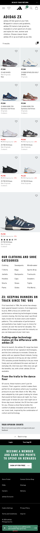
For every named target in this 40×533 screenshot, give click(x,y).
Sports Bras (32, 270)
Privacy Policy (25, 508)
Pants (4, 288)
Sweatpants (19, 265)
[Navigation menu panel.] (3, 8)
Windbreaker (32, 265)
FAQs (4, 485)
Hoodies (5, 279)
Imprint (22, 514)
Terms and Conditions (9, 514)
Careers (4, 491)
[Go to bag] (36, 8)
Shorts (4, 283)
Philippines (23, 530)
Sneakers (30, 279)
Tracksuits (31, 274)
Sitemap (23, 485)
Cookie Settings (7, 508)
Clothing (5, 265)
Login (11, 442)
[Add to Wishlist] (16, 51)
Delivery (23, 491)
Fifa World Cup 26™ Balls (31, 288)
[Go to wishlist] (9, 8)
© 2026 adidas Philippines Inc (7, 521)
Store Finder (6, 479)
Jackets (5, 274)
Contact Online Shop (27, 479)
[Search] (31, 8)
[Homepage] (19, 9)
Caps (16, 279)
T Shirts (5, 270)
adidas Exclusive (7, 497)
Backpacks (19, 274)
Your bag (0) (27, 442)
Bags (17, 270)
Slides (17, 288)
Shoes (17, 283)
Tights (29, 283)
